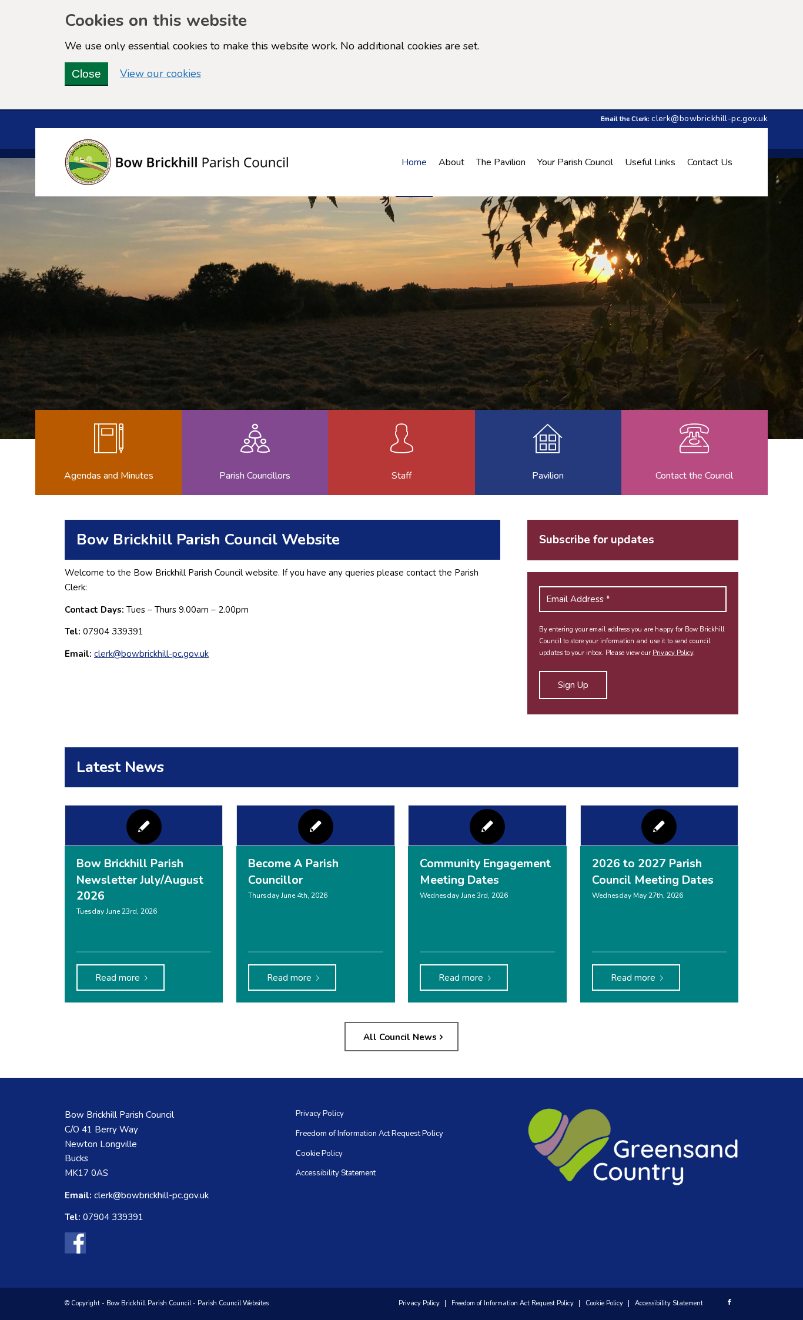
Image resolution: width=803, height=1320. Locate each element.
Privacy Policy (673, 653)
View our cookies (160, 73)
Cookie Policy (319, 1153)
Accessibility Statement (336, 1173)
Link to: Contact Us (694, 452)
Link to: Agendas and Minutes (107, 452)
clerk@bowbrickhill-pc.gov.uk (709, 118)
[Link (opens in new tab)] (75, 1245)
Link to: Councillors (254, 452)
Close (86, 74)
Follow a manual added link (547, 452)
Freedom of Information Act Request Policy (369, 1133)
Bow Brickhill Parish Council (148, 1303)
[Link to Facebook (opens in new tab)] (729, 1302)
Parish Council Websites (233, 1303)
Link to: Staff (400, 452)
